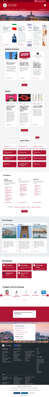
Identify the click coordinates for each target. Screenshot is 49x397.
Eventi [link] (7, 103)
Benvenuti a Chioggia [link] (40, 359)
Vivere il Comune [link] (22, 9)
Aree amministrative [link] (5, 352)
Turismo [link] (26, 359)
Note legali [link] (27, 382)
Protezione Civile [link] (39, 372)
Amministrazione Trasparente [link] (7, 361)
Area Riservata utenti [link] (17, 383)
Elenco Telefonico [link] (16, 382)
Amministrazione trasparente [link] (30, 377)
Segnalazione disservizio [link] (17, 379)
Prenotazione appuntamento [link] (18, 378)
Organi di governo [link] (5, 351)
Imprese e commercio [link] (28, 352)
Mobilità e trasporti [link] (28, 354)
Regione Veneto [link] (5, 1)
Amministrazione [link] (7, 9)
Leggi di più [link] (35, 388)
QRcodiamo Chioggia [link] (40, 360)
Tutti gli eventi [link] (24, 130)
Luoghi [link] (38, 367)
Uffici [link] (3, 354)
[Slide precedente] (1, 295)
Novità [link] (12, 9)
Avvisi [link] (7, 60)
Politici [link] (3, 356)
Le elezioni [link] (4, 360)
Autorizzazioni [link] (16, 356)
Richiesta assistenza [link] (17, 380)
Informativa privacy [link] (28, 379)
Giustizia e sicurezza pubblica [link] (30, 351)
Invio (37, 137)
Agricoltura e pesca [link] (17, 351)
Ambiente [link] (15, 352)
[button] (24, 395)
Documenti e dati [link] (5, 359)
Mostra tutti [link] (24, 211)
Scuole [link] (38, 364)
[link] (40, 1)
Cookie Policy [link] (27, 380)
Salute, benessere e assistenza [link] (30, 355)
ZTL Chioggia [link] (39, 371)
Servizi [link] (16, 9)
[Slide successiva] (48, 295)
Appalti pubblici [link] (16, 355)
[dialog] (24, 391)
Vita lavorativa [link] (27, 360)
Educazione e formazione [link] (18, 360)
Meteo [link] (38, 369)
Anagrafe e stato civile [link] (17, 354)
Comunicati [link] (38, 352)
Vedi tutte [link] (24, 85)
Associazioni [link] (39, 363)
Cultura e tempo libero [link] (17, 359)
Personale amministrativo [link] (6, 357)
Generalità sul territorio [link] (40, 362)
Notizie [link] (38, 351)
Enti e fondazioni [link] (5, 355)
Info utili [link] (38, 365)
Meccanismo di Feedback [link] (29, 383)
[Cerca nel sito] (45, 5)
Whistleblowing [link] (27, 378)
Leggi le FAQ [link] (16, 377)
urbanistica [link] (15, 357)
